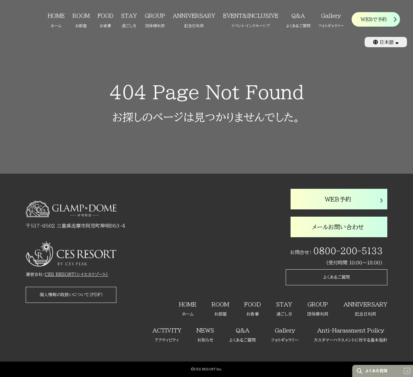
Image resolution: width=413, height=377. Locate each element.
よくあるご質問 (336, 277)
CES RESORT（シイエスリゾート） (76, 274)
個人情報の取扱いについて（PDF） (71, 295)
